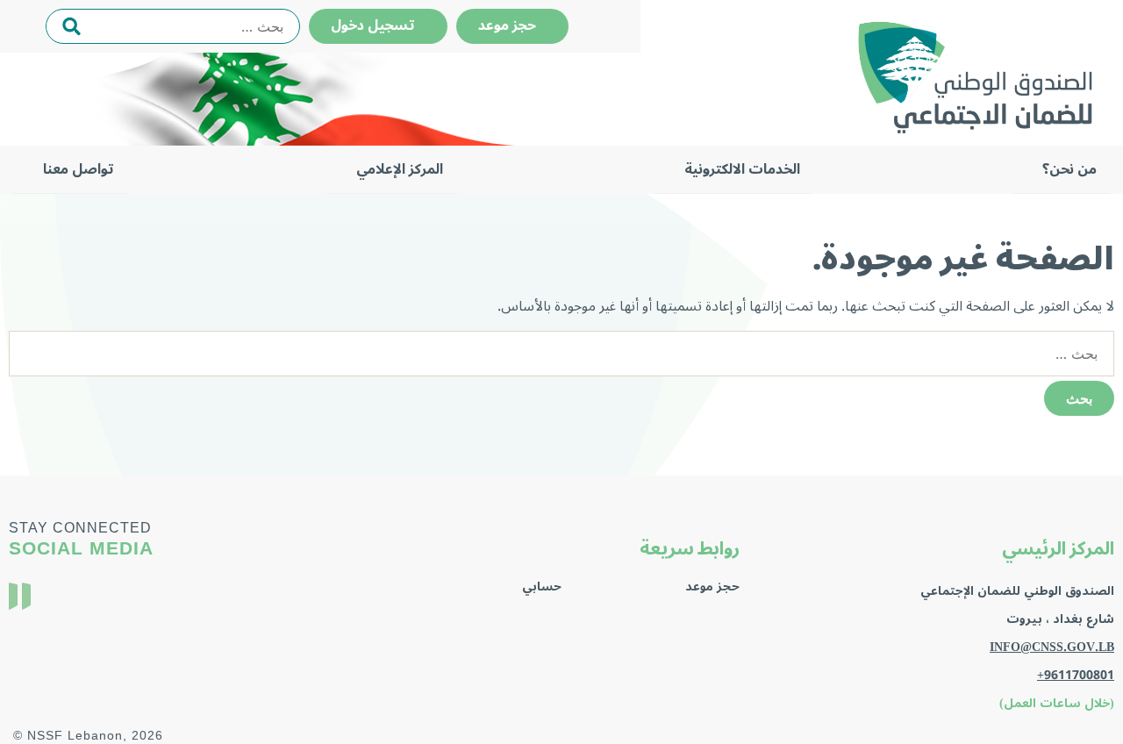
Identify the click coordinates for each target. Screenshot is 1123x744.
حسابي (542, 586)
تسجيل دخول (378, 25)
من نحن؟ (1069, 169)
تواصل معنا (78, 169)
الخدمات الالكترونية (742, 169)
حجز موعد (512, 25)
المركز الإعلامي (399, 169)
